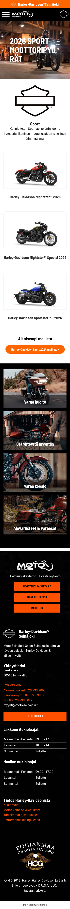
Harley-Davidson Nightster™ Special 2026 (35, 257)
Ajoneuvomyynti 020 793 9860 (25, 690)
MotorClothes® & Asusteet (22, 810)
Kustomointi (12, 805)
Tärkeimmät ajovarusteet (21, 815)
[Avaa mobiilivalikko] (5, 14)
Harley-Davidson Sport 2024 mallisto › (35, 349)
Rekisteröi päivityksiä (37, 586)
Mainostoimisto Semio (35, 905)
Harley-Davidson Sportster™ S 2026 (35, 318)
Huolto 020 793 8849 (18, 700)
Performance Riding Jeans (22, 820)
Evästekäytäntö (49, 576)
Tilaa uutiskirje (37, 597)
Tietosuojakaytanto (23, 576)
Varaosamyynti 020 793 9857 (24, 695)
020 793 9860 (13, 685)
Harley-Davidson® (38, 4)
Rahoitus (37, 608)
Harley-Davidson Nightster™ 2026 (35, 197)
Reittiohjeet (35, 716)
